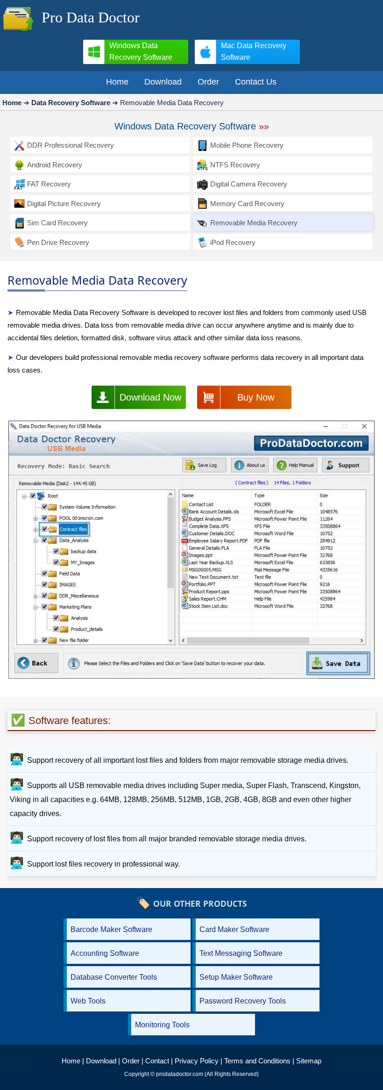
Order (131, 1061)
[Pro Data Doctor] (18, 32)
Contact (157, 1061)
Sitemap (308, 1061)
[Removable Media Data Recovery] (191, 551)
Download (101, 1061)
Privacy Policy (197, 1061)
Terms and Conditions (257, 1061)
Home (71, 1061)
